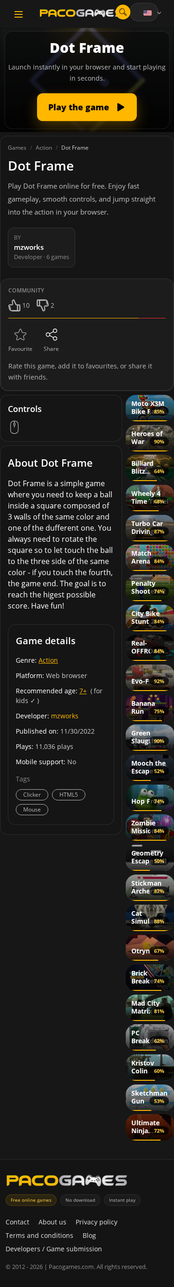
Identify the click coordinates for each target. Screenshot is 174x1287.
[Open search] (123, 12)
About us (52, 1221)
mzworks (64, 715)
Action (48, 660)
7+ (83, 690)
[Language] (153, 13)
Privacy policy (96, 1221)
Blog (89, 1235)
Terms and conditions (39, 1235)
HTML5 (68, 795)
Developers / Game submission (54, 1248)
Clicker (32, 795)
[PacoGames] (67, 1182)
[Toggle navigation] (18, 14)
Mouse (32, 809)
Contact (17, 1221)
